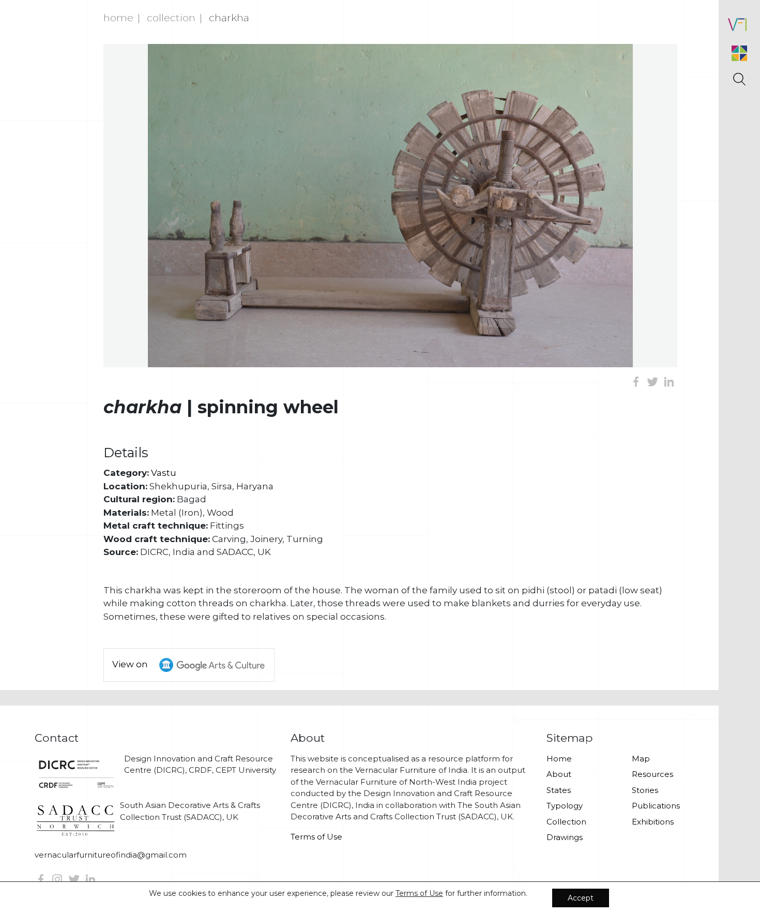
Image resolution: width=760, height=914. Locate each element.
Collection (171, 17)
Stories (645, 790)
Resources (652, 774)
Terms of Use (316, 837)
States (558, 790)
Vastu (163, 473)
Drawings (564, 837)
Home (118, 17)
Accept (581, 898)
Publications (656, 806)
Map (641, 758)
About (558, 774)
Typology (564, 806)
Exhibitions (653, 822)
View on (131, 664)
